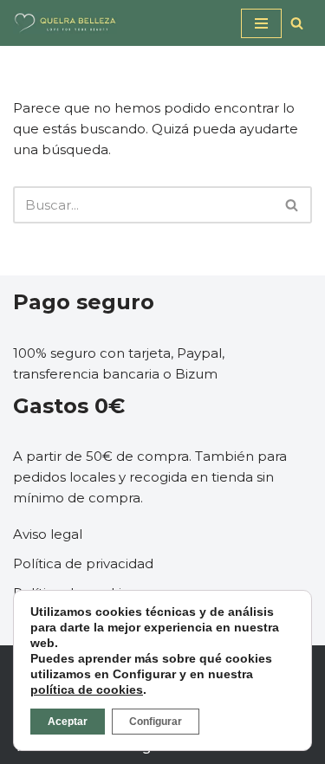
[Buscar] (296, 22)
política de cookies (86, 689)
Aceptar (68, 721)
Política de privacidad (83, 563)
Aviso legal (47, 534)
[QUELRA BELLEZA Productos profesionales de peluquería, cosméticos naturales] (65, 23)
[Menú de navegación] (261, 23)
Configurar (155, 721)
